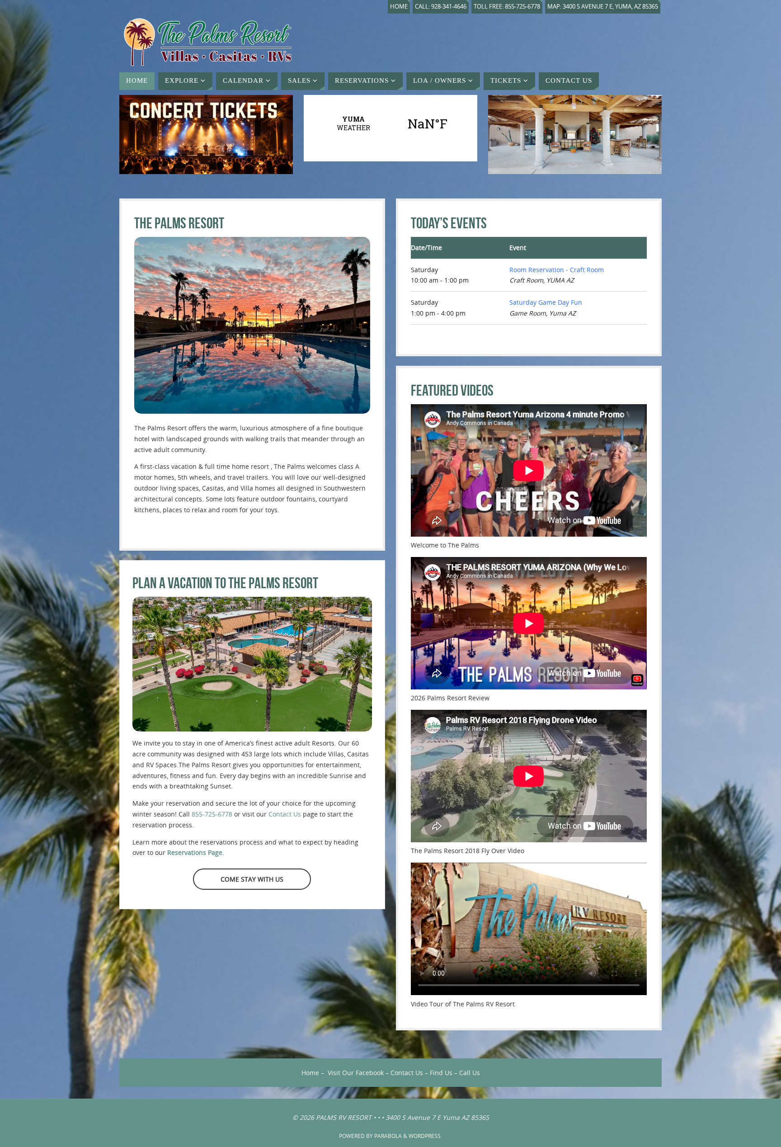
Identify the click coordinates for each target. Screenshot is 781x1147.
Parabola (388, 1136)
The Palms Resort (179, 223)
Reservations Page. (195, 852)
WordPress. (425, 1136)
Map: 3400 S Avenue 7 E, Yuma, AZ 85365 (602, 6)
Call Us (469, 1072)
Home (399, 6)
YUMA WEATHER (390, 123)
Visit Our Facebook (356, 1072)
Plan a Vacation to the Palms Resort (225, 583)
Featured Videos (452, 390)
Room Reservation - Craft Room (556, 269)
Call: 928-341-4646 (440, 6)
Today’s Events (449, 223)
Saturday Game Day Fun (545, 302)
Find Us (441, 1072)
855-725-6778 (212, 814)
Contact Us (284, 814)
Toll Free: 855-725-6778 (507, 6)
